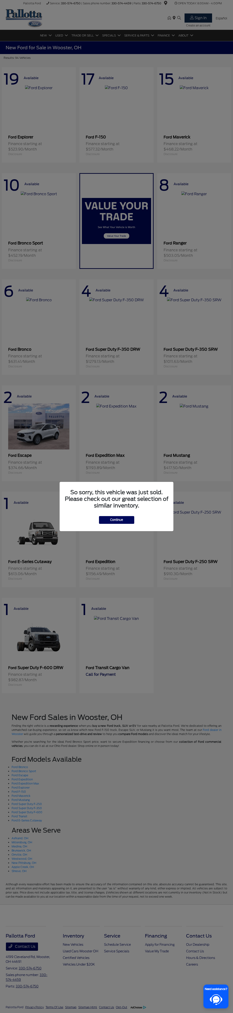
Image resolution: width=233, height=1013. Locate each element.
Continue (116, 520)
